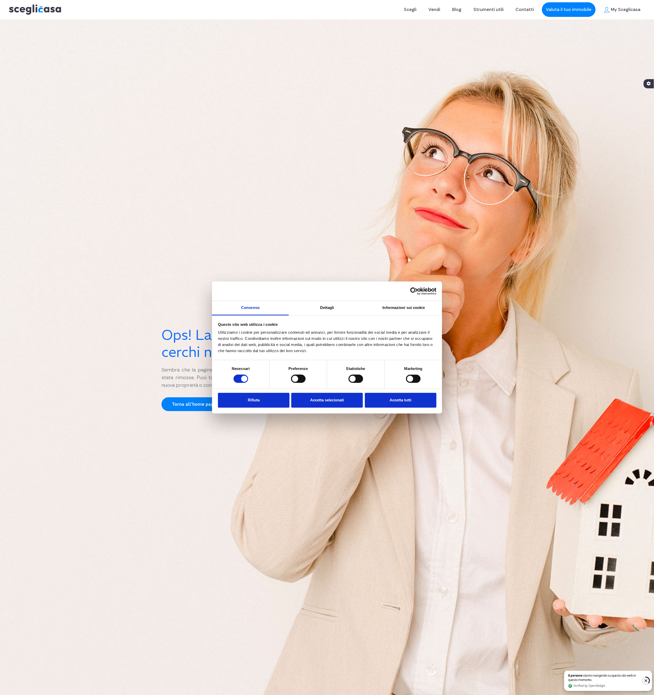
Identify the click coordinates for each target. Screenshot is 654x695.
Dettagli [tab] (327, 307)
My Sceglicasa (625, 9)
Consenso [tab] (250, 307)
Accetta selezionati (327, 400)
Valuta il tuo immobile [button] (568, 9)
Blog (456, 9)
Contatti (525, 9)
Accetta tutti (400, 400)
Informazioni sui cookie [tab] (403, 307)
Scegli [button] (410, 9)
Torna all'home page (194, 404)
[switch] (298, 379)
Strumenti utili (488, 9)
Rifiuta (254, 400)
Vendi (434, 9)
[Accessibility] (649, 83)
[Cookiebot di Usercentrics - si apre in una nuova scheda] (414, 291)
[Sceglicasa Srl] (35, 9)
